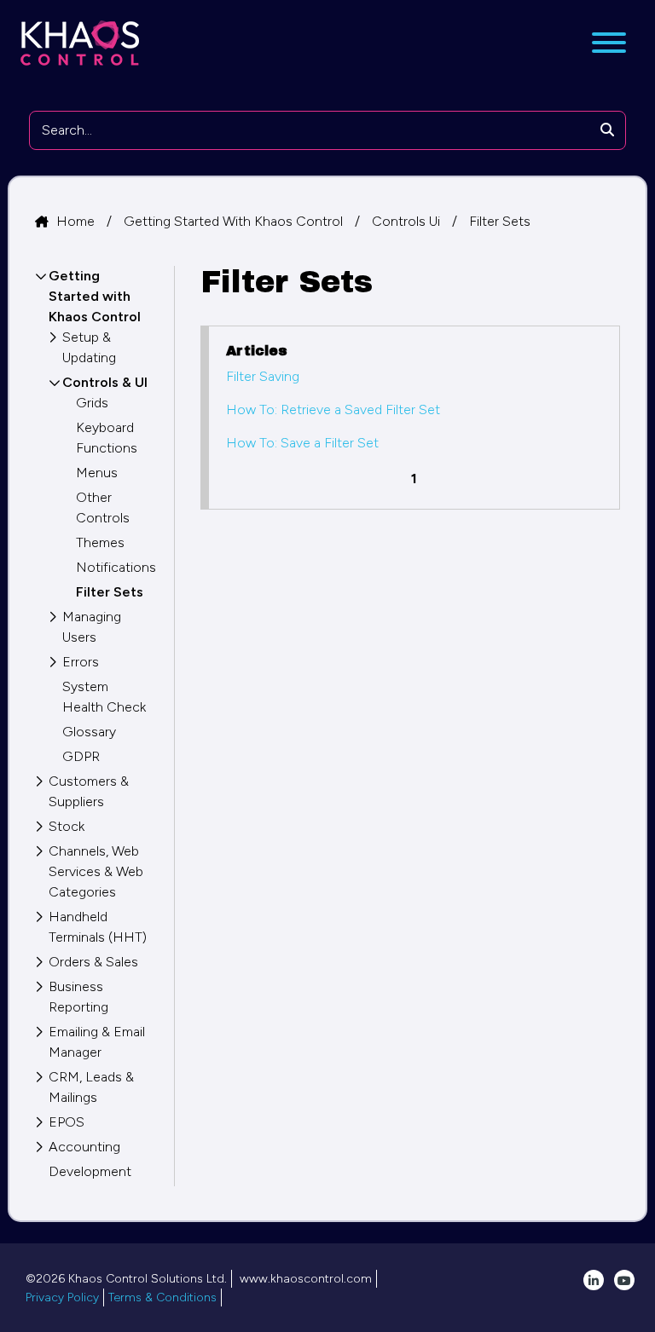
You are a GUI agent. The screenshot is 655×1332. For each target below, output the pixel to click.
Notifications (112, 567)
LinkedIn (593, 1280)
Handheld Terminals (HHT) (98, 926)
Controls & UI (105, 382)
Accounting (84, 1147)
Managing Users (91, 626)
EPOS (66, 1122)
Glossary (89, 732)
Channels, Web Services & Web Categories (96, 871)
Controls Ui (407, 221)
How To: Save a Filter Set (302, 443)
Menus (97, 472)
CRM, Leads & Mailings (91, 1087)
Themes (100, 542)
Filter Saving (262, 376)
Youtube (624, 1280)
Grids (92, 403)
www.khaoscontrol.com (306, 1278)
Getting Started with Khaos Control (95, 296)
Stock (66, 826)
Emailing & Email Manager (97, 1042)
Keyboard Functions (106, 437)
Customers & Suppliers (89, 791)
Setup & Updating (89, 347)
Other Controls (103, 507)
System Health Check (104, 696)
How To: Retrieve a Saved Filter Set (333, 409)
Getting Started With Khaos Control (235, 221)
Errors (80, 662)
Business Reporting (78, 996)
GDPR (81, 756)
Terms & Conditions (162, 1297)
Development (90, 1171)
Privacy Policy (62, 1297)
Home (77, 221)
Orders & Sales (93, 962)
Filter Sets (499, 221)
